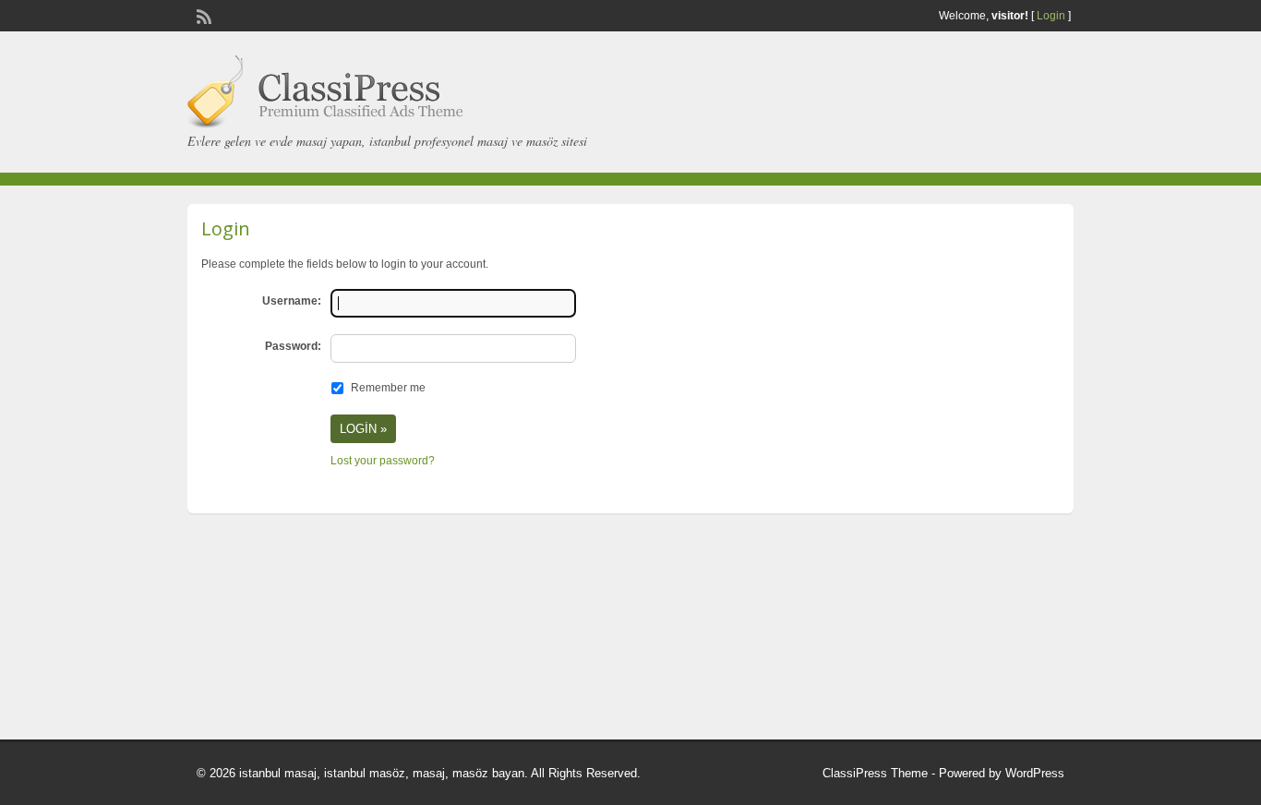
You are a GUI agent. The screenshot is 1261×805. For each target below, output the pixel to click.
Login (1051, 15)
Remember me (388, 387)
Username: (291, 300)
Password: (293, 346)
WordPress (1034, 773)
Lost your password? (382, 460)
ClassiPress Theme (875, 773)
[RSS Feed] (202, 14)
